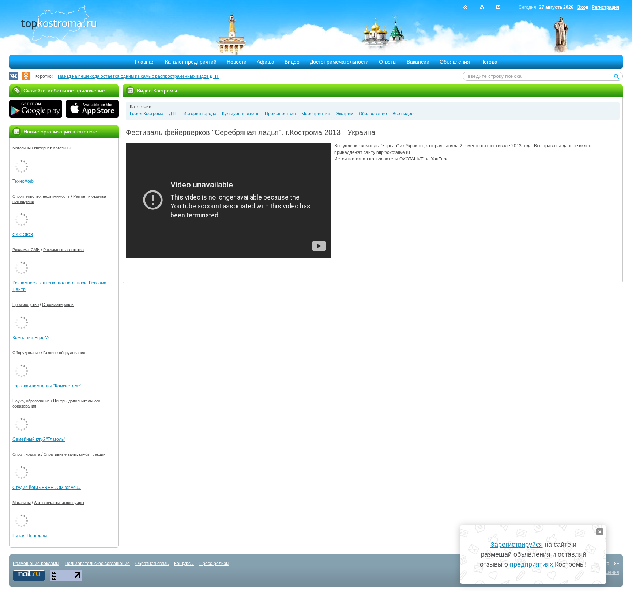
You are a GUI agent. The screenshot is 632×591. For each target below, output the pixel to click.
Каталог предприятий (191, 62)
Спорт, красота (26, 454)
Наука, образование (31, 401)
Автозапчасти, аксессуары (59, 502)
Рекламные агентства (63, 249)
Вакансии (418, 62)
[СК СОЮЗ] (21, 212)
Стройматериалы (58, 304)
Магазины (21, 148)
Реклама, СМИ (26, 249)
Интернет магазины (52, 148)
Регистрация (605, 7)
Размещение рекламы (36, 563)
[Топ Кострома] (59, 24)
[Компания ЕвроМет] (21, 315)
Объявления (455, 62)
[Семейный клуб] (21, 416)
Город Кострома (146, 113)
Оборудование (26, 353)
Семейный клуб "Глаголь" (38, 439)
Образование (373, 113)
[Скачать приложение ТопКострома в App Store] (92, 110)
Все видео (403, 113)
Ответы (387, 62)
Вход (582, 7)
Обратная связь (152, 563)
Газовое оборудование (64, 353)
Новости (237, 62)
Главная (145, 62)
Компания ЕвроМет (32, 337)
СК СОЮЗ (22, 234)
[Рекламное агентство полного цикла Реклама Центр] (21, 260)
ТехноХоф (23, 181)
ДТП (173, 113)
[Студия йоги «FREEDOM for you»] (21, 464)
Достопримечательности (339, 62)
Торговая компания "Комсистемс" (46, 386)
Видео (292, 62)
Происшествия (280, 113)
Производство (25, 304)
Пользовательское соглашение (97, 563)
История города (200, 113)
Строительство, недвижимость (41, 196)
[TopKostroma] (465, 7)
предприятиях (531, 564)
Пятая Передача (30, 535)
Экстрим (344, 113)
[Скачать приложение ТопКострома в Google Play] (35, 110)
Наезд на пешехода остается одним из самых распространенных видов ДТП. (138, 76)
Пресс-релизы (214, 563)
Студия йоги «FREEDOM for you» (46, 487)
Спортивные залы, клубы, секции (74, 454)
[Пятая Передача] (21, 513)
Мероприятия (315, 113)
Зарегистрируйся (516, 544)
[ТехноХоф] (21, 158)
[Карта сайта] (482, 7)
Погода (488, 62)
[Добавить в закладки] (498, 7)
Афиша (265, 62)
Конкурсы (184, 563)
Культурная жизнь (240, 113)
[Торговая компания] (21, 363)
